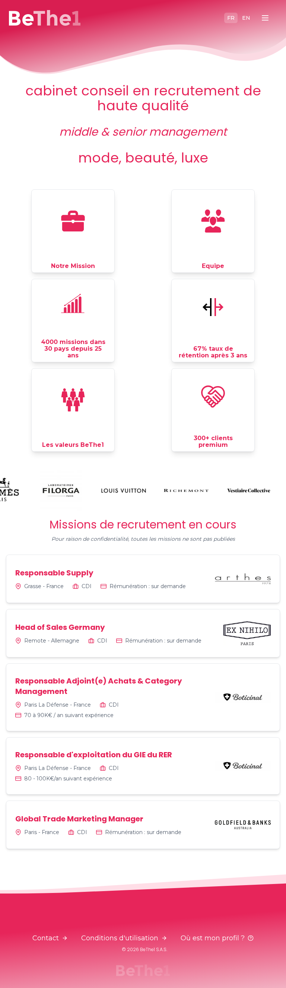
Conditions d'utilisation (119, 938)
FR (231, 18)
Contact (45, 938)
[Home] (44, 18)
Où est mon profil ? (213, 938)
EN (246, 18)
